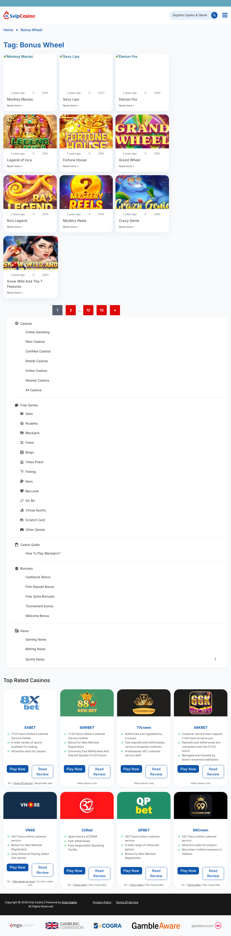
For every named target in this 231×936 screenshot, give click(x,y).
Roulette (31, 423)
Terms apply (80, 884)
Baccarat (32, 491)
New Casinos (35, 341)
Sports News (34, 659)
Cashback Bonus (37, 577)
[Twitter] (192, 3)
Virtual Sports (35, 510)
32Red (86, 830)
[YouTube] (198, 3)
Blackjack (32, 433)
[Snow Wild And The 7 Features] (30, 253)
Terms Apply (137, 884)
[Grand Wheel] (142, 132)
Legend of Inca (19, 160)
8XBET (30, 728)
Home (8, 30)
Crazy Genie (129, 220)
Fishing (30, 472)
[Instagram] (204, 3)
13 (102, 310)
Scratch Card (35, 520)
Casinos (26, 323)
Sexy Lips (71, 99)
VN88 (30, 830)
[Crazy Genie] (142, 192)
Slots (29, 414)
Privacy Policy (102, 902)
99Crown (201, 830)
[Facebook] (185, 3)
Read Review (43, 771)
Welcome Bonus (37, 616)
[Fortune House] (86, 132)
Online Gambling (37, 332)
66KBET (201, 728)
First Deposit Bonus (39, 587)
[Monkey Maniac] (30, 56)
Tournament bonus (39, 606)
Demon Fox (128, 99)
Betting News (35, 649)
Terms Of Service (23, 783)
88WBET (87, 728)
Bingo (29, 452)
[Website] (223, 3)
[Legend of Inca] (30, 132)
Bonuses (26, 568)
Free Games (29, 405)
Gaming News (35, 639)
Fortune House (75, 160)
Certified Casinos (38, 351)
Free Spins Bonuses (39, 596)
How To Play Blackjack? (42, 553)
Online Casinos (36, 371)
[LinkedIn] (211, 3)
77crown (144, 728)
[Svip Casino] (19, 15)
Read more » (15, 105)
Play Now (17, 769)
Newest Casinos (37, 380)
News (24, 631)
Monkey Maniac (20, 99)
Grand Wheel (129, 160)
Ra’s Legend (17, 220)
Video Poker (34, 462)
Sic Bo (30, 500)
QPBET (144, 830)
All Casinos (33, 390)
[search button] (214, 15)
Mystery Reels (74, 220)
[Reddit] (217, 3)
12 (88, 310)
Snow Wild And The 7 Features (24, 284)
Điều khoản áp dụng (24, 881)
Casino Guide (30, 545)
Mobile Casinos (36, 361)
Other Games (35, 529)
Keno (29, 481)
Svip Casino (69, 902)
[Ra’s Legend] (30, 192)
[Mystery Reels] (86, 192)
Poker (29, 442)
